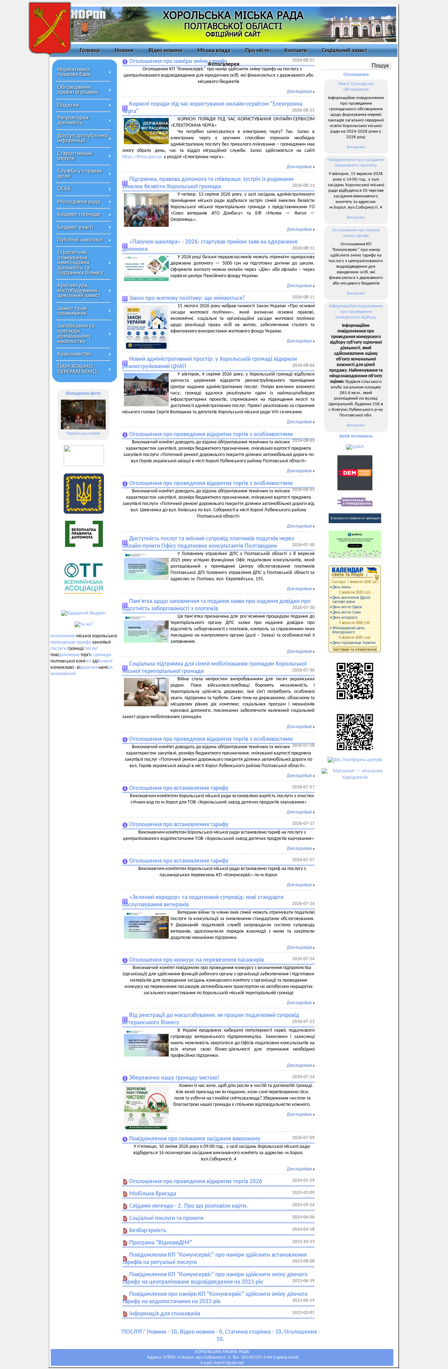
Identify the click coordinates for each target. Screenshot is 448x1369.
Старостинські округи (75, 155)
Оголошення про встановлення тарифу (179, 788)
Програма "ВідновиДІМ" (160, 1243)
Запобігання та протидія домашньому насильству (75, 333)
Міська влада (213, 51)
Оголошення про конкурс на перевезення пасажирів (196, 960)
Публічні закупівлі (80, 240)
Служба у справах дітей (79, 173)
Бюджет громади (78, 214)
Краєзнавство (74, 354)
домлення (69, 655)
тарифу (83, 642)
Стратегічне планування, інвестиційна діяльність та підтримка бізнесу (80, 263)
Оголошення (356, 74)
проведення (62, 642)
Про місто (257, 51)
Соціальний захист (344, 51)
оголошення (62, 636)
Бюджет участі (75, 227)
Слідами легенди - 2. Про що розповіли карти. (188, 1206)
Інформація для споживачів (164, 1314)
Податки (68, 105)
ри (110, 667)
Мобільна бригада (152, 1194)
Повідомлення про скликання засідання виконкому (194, 1139)
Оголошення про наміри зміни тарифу (178, 61)
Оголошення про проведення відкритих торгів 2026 (195, 1182)
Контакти (296, 51)
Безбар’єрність (147, 1231)
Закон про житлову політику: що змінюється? (187, 298)
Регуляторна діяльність (73, 120)
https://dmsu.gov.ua (142, 157)
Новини (124, 51)
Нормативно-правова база (74, 71)
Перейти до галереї (83, 433)
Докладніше (299, 91)
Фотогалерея (223, 64)
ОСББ (64, 189)
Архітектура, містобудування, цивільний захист (78, 290)
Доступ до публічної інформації (82, 138)
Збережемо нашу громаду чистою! (174, 1078)
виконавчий (63, 673)
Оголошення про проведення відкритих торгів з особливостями (211, 434)
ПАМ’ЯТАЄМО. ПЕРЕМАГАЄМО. (77, 369)
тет (88, 661)
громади (102, 655)
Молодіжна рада (78, 202)
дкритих (88, 667)
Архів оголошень (356, 436)
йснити (105, 661)
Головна (90, 51)
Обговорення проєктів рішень (77, 89)
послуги (58, 648)
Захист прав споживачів (72, 311)
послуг (91, 648)
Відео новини (165, 51)
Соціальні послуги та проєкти (166, 1218)
